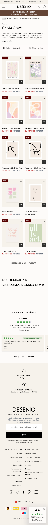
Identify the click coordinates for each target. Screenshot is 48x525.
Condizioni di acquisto (33, 461)
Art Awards (19, 482)
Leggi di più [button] (7, 41)
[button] (37, 515)
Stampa (20, 453)
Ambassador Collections (18, 19)
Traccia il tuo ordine (32, 457)
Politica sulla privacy (32, 440)
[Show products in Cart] (44, 6)
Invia (24, 435)
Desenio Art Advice (32, 450)
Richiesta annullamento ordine (34, 473)
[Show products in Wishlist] (39, 6)
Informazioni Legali (16, 457)
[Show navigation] (3, 6)
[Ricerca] (8, 6)
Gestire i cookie (31, 478)
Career (20, 461)
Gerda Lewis (35, 19)
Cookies (28, 465)
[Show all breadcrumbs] (4, 19)
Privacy (28, 469)
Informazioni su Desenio (14, 450)
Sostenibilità (18, 465)
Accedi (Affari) (17, 486)
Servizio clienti (30, 453)
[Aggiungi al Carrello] (21, 82)
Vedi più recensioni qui (24, 357)
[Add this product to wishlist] (21, 58)
